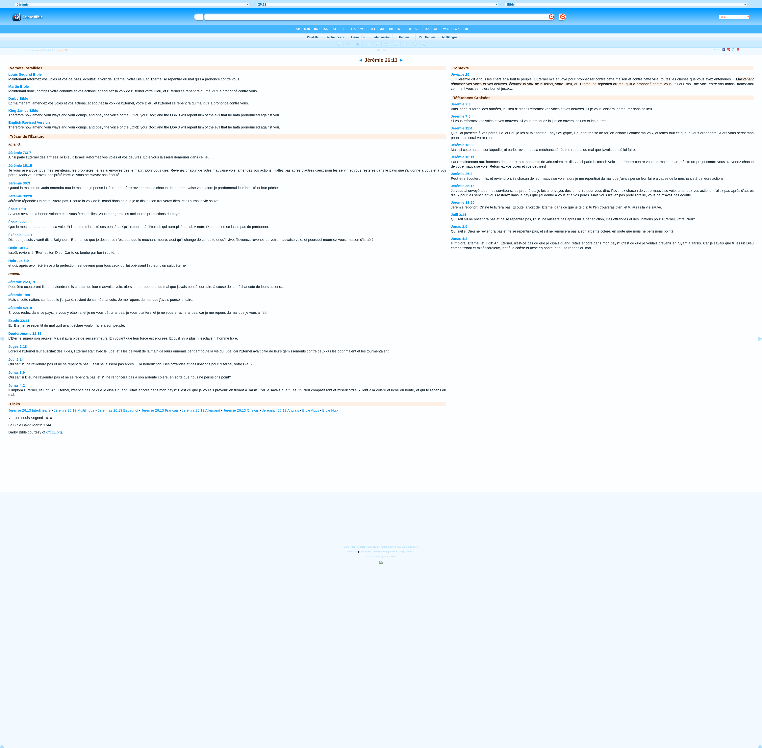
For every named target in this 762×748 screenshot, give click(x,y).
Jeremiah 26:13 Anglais (280, 410)
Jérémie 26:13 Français (160, 410)
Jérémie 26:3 (461, 174)
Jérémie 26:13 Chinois (241, 410)
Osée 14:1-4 (18, 248)
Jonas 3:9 (16, 372)
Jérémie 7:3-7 (19, 153)
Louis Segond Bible (25, 74)
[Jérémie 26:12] (5, 348)
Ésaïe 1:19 (17, 209)
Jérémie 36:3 (19, 183)
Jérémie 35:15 (20, 166)
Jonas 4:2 (16, 385)
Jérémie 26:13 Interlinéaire (29, 410)
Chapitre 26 (48, 50)
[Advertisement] (381, 467)
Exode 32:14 (18, 321)
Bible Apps (310, 410)
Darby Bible (18, 98)
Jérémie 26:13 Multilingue (74, 410)
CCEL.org (54, 432)
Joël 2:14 (16, 360)
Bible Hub (330, 410)
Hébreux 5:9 (18, 261)
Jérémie (35, 50)
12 (456, 78)
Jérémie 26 (460, 74)
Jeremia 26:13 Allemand (201, 410)
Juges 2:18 (17, 346)
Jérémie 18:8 (19, 295)
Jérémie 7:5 (460, 116)
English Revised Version (29, 123)
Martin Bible (18, 87)
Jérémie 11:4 (461, 128)
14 (675, 83)
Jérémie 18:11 (462, 157)
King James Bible (23, 111)
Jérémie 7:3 (460, 104)
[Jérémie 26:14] (757, 348)
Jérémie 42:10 (20, 308)
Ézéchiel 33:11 (20, 235)
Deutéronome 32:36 (24, 334)
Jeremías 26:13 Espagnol (118, 410)
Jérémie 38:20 (20, 196)
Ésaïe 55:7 (17, 222)
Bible (25, 50)
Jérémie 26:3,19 (21, 282)
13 (734, 78)
